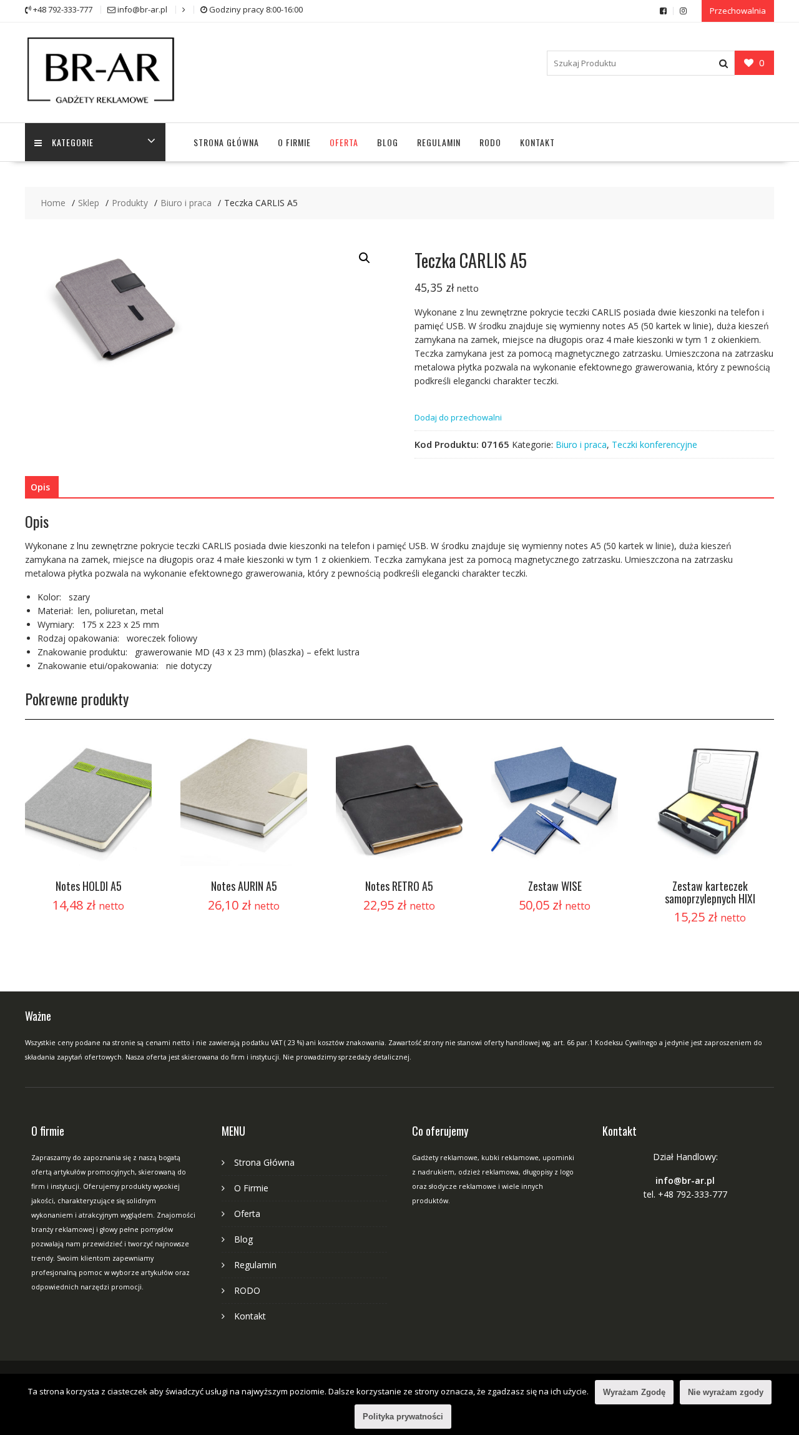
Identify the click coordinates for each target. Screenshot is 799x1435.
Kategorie (73, 142)
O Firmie (294, 142)
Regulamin (439, 142)
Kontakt (537, 142)
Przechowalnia (738, 10)
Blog (387, 142)
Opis (40, 487)
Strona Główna (226, 142)
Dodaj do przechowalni (458, 417)
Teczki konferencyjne (654, 444)
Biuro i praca (581, 444)
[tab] (40, 487)
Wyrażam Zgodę (634, 1392)
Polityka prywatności (403, 1416)
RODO (490, 142)
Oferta (344, 142)
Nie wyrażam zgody (725, 1392)
